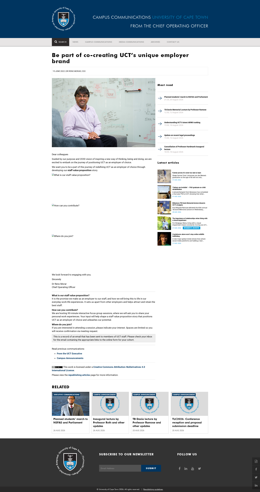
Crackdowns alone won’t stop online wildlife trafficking (188, 235)
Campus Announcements (70, 358)
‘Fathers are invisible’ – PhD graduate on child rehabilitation (189, 188)
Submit (151, 468)
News (75, 42)
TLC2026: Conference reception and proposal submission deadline (187, 422)
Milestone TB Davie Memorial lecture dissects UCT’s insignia (188, 204)
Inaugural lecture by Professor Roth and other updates (108, 422)
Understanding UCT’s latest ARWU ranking (182, 122)
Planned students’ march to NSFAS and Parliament (186, 97)
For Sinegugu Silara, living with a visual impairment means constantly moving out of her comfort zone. (190, 224)
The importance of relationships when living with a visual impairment (189, 219)
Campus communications (98, 42)
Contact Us (173, 42)
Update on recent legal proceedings (179, 135)
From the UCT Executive (69, 353)
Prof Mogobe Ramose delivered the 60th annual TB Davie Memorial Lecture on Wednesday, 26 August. (189, 209)
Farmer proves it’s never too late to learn (186, 173)
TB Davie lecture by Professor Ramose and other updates (147, 422)
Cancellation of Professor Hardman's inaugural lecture (184, 148)
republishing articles (79, 375)
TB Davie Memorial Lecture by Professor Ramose (185, 110)
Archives (155, 42)
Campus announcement (105, 395)
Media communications (131, 42)
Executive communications (66, 395)
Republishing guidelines (153, 489)
